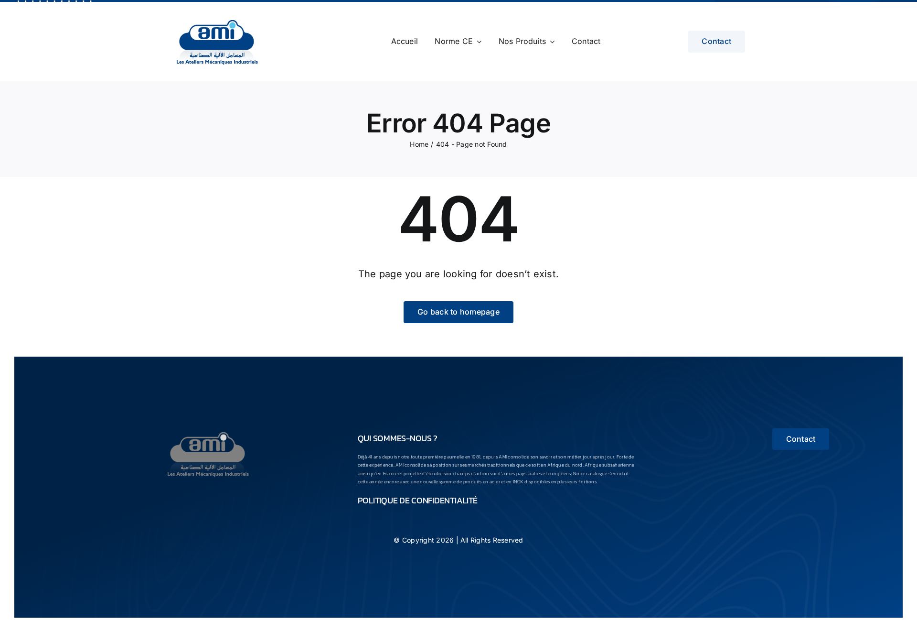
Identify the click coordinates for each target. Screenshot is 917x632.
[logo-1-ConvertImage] (208, 432)
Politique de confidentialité (418, 500)
